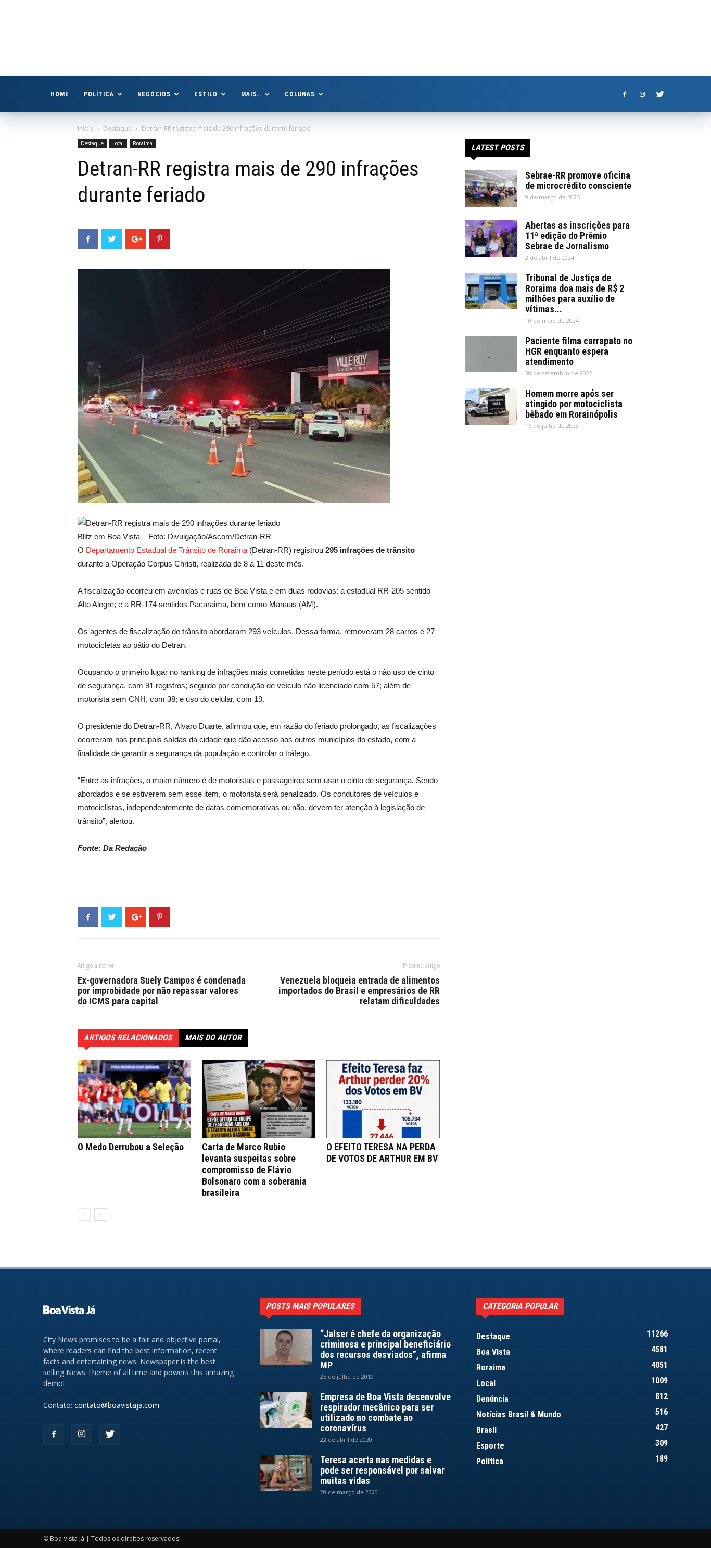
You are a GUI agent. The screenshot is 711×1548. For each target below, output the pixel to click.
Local (118, 143)
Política (99, 94)
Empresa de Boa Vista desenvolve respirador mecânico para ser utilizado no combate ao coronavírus (385, 1412)
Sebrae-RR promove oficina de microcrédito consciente (578, 180)
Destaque (117, 128)
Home (59, 94)
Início (85, 128)
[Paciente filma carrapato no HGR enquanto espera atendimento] (491, 354)
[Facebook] (624, 94)
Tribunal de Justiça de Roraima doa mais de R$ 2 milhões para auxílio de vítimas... (574, 293)
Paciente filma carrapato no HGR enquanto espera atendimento (578, 351)
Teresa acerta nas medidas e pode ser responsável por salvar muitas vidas (382, 1470)
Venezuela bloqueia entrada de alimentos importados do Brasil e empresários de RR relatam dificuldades (359, 990)
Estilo (206, 94)
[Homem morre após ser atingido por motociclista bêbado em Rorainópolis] (491, 406)
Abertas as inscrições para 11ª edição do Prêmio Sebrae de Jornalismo (577, 235)
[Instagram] (642, 94)
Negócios (154, 94)
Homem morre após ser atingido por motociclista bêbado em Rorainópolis (574, 404)
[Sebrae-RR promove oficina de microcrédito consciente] (491, 188)
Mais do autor (213, 1037)
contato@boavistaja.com (116, 1405)
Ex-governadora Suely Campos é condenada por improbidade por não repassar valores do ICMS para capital (162, 990)
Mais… (251, 94)
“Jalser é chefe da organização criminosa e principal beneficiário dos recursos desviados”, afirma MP (385, 1349)
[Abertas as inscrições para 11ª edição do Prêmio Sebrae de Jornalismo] (491, 238)
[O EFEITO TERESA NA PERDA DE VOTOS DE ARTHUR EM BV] (383, 1099)
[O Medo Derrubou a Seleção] (134, 1099)
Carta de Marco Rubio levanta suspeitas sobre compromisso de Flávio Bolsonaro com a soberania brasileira (254, 1169)
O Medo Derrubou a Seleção (131, 1146)
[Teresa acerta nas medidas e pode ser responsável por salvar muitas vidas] (286, 1473)
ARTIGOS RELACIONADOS (128, 1037)
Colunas (300, 94)
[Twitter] (660, 94)
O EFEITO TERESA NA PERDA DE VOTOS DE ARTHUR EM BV (382, 1152)
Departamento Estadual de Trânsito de (151, 550)
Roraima (143, 143)
